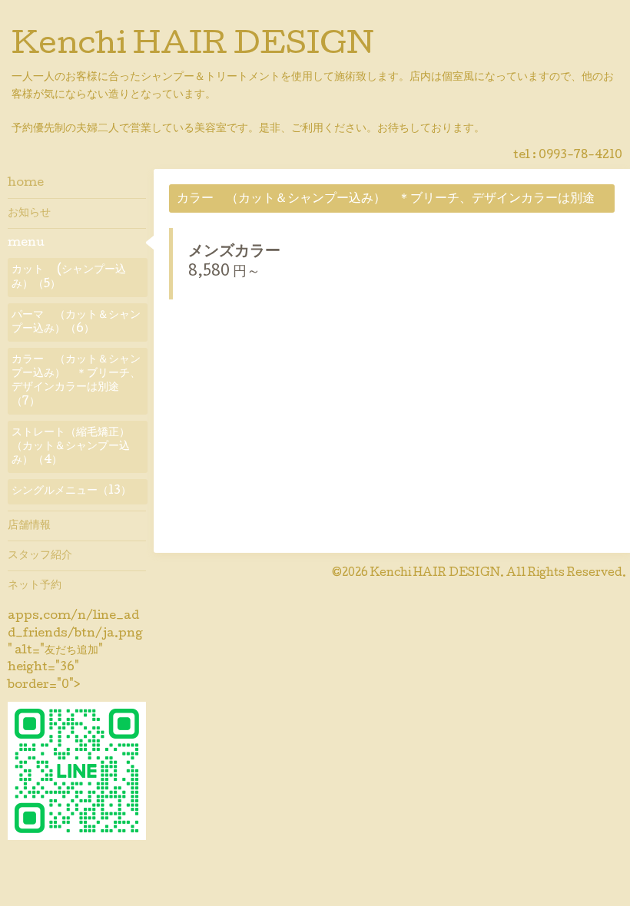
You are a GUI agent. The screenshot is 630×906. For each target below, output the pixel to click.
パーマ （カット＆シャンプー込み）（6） (76, 322)
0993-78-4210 (580, 156)
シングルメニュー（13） (71, 491)
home (26, 183)
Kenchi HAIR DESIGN (193, 46)
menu (26, 243)
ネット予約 (34, 586)
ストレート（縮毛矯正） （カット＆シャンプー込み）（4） (76, 447)
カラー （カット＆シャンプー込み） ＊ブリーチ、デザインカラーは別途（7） (76, 381)
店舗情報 (29, 526)
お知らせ (29, 213)
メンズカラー (234, 252)
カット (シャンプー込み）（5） (69, 277)
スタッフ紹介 (40, 556)
